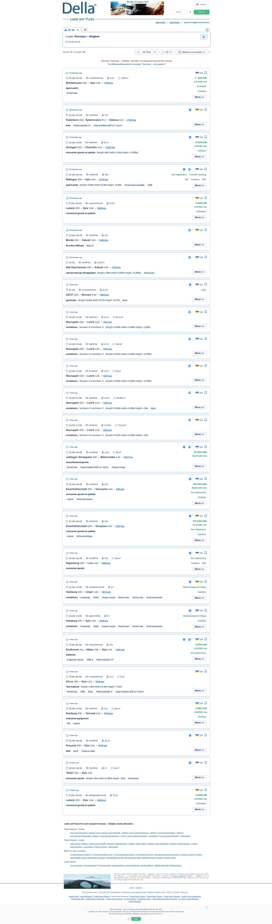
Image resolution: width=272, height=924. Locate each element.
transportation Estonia (114, 858)
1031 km (107, 322)
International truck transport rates (134, 892)
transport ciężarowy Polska (190, 854)
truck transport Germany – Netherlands (175, 836)
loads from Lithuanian (95, 899)
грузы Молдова (104, 865)
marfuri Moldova (147, 865)
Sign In (178, 12)
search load (73, 896)
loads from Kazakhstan (191, 896)
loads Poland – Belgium (145, 844)
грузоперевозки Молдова (124, 854)
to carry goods (130, 899)
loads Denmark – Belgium (125, 844)
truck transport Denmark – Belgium (143, 833)
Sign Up (202, 12)
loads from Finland (114, 899)
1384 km (103, 240)
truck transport (135, 901)
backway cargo (144, 899)
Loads (81, 840)
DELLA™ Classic (173, 892)
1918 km (99, 681)
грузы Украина (76, 865)
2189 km (131, 120)
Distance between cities (156, 892)
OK (136, 919)
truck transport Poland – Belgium (170, 833)
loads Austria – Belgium (79, 844)
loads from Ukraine (172, 896)
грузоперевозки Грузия (144, 854)
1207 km (119, 526)
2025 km (110, 147)
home (132, 888)
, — (95, 120)
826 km (120, 489)
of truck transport (178, 876)
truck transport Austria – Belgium (82, 833)
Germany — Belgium (83, 36)
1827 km (128, 457)
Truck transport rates (89, 892)
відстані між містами (133, 858)
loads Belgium (86, 896)
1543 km (108, 713)
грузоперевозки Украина (80, 854)
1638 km (101, 208)
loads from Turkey (154, 896)
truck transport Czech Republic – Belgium (112, 833)
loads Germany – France (187, 844)
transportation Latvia (78, 858)
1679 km (103, 179)
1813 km (106, 592)
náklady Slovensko (162, 865)
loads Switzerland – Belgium (165, 844)
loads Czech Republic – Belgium (101, 844)
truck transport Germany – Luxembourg (143, 836)
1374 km (116, 267)
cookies (125, 909)
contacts (139, 888)
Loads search (69, 862)
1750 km (108, 83)
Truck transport (70, 829)
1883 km (104, 294)
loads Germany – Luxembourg (82, 847)
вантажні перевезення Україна (167, 854)
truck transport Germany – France (113, 836)
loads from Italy (77, 899)
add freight (160, 22)
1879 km (102, 745)
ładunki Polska (175, 865)
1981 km (120, 649)
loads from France (137, 896)
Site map (184, 892)
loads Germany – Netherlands (106, 847)
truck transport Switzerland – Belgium (84, 836)
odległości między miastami (152, 858)
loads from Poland (101, 896)
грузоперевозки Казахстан (101, 854)
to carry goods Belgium (188, 899)
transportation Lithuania (96, 858)
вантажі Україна (117, 865)
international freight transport (164, 899)
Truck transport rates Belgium (109, 892)
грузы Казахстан (89, 865)
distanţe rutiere (170, 858)
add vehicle (175, 22)
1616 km (103, 620)
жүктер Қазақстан (132, 865)
